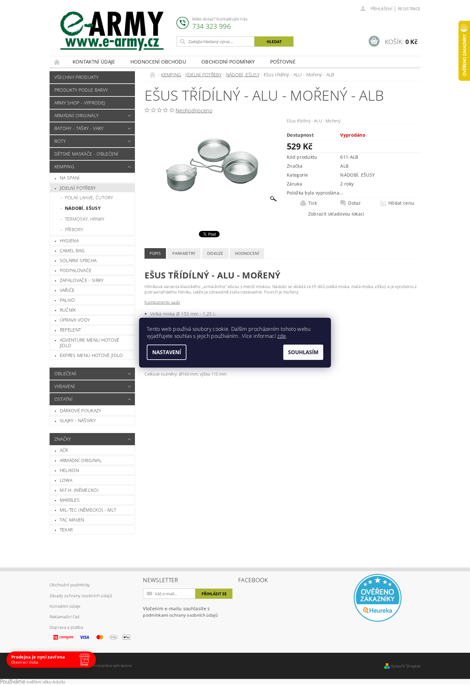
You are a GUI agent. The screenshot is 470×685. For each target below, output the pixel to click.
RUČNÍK (68, 310)
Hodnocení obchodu (158, 61)
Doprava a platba (66, 627)
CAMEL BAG (72, 250)
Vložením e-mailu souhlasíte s (180, 611)
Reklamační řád (64, 617)
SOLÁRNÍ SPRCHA (78, 260)
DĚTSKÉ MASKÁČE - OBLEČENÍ (86, 154)
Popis (155, 253)
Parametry (183, 253)
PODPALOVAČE (76, 270)
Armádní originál (81, 460)
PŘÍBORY (74, 229)
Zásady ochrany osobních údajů (81, 595)
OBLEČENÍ (65, 373)
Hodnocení (247, 253)
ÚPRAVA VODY (75, 320)
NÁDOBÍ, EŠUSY (83, 208)
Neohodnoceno (194, 110)
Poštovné (283, 61)
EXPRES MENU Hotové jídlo (91, 355)
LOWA (66, 480)
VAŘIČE (67, 290)
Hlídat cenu (401, 203)
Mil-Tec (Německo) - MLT (88, 510)
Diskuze (215, 253)
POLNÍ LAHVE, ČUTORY (89, 197)
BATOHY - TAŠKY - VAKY (79, 128)
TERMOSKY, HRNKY (85, 219)
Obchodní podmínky (228, 61)
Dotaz (354, 203)
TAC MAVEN (72, 520)
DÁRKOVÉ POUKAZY (80, 410)
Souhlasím (303, 352)
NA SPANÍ (70, 178)
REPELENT (70, 330)
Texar (66, 530)
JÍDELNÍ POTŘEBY (78, 188)
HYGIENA (69, 241)
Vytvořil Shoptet (405, 666)
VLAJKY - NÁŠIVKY (78, 420)
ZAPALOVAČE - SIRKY (82, 280)
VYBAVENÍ (64, 386)
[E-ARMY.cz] (112, 31)
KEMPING (64, 167)
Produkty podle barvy (81, 90)
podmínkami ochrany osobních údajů (180, 615)
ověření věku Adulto (46, 682)
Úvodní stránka (57, 61)
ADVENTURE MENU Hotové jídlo (90, 343)
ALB (344, 166)
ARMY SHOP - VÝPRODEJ (79, 103)
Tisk (312, 203)
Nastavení (166, 352)
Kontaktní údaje (94, 61)
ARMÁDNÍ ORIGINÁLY (76, 115)
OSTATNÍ (63, 399)
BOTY (60, 141)
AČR (64, 450)
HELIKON (69, 470)
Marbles (70, 500)
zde (281, 335)
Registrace (409, 8)
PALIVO (67, 300)
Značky (62, 439)
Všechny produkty (76, 77)
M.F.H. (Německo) (79, 490)
